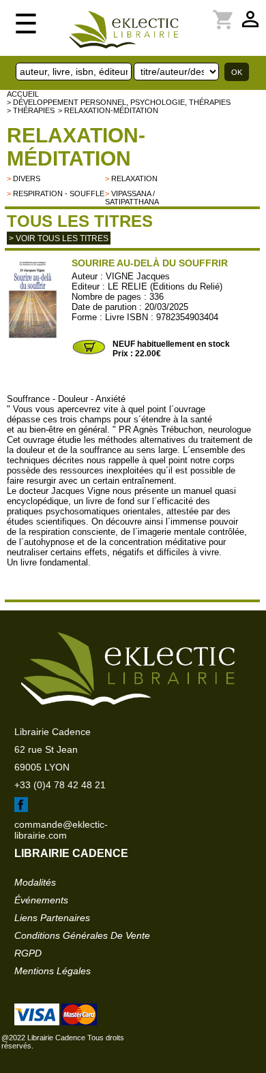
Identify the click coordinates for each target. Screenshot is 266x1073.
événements (41, 900)
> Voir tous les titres (58, 238)
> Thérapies (31, 110)
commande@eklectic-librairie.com (61, 830)
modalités (35, 882)
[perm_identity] (198, 11)
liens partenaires (52, 917)
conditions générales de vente (82, 935)
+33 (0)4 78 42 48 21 (60, 784)
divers (26, 178)
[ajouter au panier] (89, 353)
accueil (23, 94)
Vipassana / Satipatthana (132, 197)
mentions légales (52, 970)
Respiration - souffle (58, 193)
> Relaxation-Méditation (108, 110)
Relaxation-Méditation (76, 147)
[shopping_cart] (207, 11)
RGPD (28, 953)
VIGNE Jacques (138, 276)
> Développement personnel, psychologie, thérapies (119, 102)
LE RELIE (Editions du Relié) (165, 286)
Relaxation (134, 178)
